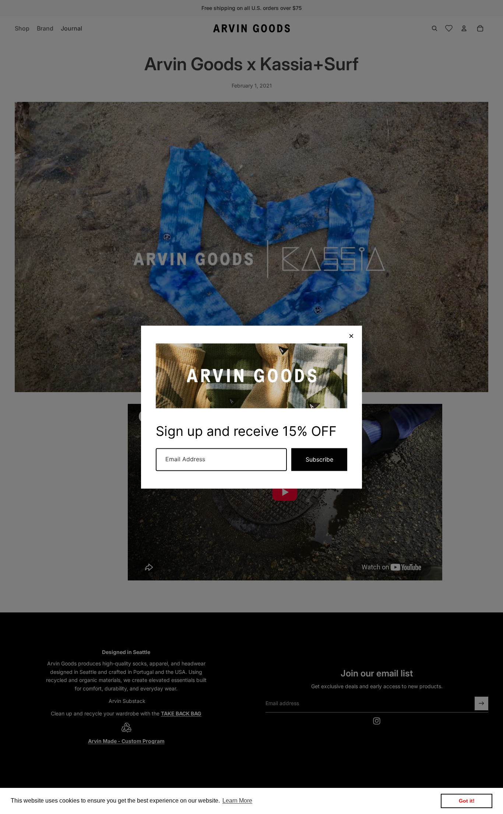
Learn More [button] (237, 800)
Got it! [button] (467, 801)
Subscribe (319, 459)
